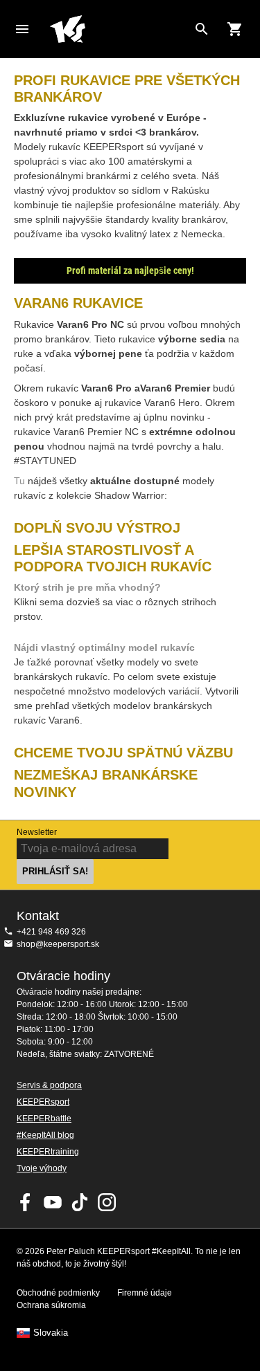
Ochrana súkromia (51, 1305)
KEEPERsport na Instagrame (107, 1202)
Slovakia (50, 1333)
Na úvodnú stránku (119, 29)
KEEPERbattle (44, 1118)
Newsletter (37, 832)
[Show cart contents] (235, 29)
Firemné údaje (144, 1293)
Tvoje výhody (42, 1168)
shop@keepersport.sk (58, 944)
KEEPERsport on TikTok (80, 1202)
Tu (21, 480)
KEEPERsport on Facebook (26, 1202)
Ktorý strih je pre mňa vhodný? (87, 587)
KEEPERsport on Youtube (53, 1202)
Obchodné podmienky (58, 1293)
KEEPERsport (43, 1102)
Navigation (22, 29)
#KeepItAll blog (45, 1135)
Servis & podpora (49, 1085)
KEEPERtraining (48, 1152)
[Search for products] (202, 29)
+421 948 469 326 (51, 932)
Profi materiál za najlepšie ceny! (130, 270)
